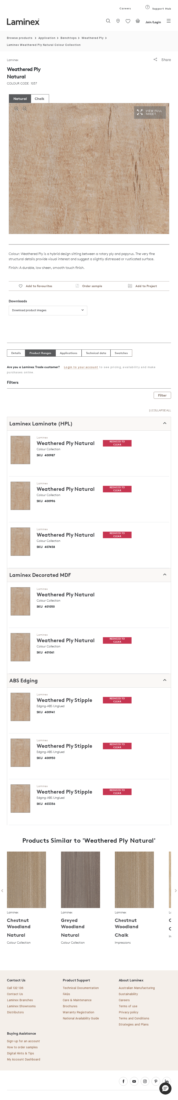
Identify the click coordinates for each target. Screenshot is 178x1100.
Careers (125, 8)
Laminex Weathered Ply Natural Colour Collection (44, 45)
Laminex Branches (20, 1000)
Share (165, 60)
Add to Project (144, 286)
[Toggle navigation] (168, 22)
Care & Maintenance (77, 1000)
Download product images (29, 310)
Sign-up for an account (23, 1041)
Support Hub (161, 8)
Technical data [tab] (96, 353)
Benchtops (69, 38)
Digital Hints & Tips (20, 1053)
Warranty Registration (78, 1012)
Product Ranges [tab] (40, 353)
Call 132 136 (15, 988)
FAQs (66, 994)
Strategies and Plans (134, 1024)
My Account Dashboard (23, 1059)
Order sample (90, 286)
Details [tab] (16, 353)
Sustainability (128, 994)
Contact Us (15, 994)
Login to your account (81, 367)
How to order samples (22, 1047)
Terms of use (128, 1006)
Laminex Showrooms (21, 1006)
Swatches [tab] (121, 353)
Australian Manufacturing (137, 988)
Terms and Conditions (134, 1018)
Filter (162, 395)
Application (47, 38)
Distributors (15, 1012)
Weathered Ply (93, 38)
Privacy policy (128, 1012)
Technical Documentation (81, 988)
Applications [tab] (68, 353)
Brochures (70, 1006)
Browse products (20, 38)
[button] (165, 1088)
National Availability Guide (81, 1018)
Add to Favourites (37, 286)
